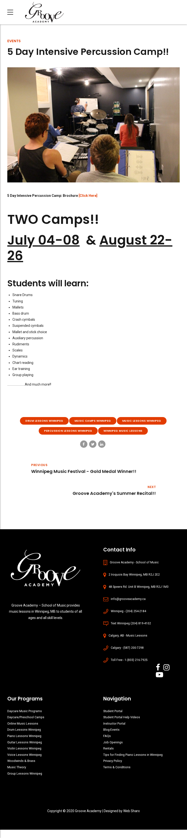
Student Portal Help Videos (121, 717)
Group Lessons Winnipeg (24, 773)
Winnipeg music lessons (122, 431)
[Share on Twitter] (92, 444)
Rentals (108, 748)
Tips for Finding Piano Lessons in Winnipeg (133, 755)
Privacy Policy (112, 761)
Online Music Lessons (22, 723)
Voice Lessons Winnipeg (24, 755)
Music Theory (16, 767)
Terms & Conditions (117, 767)
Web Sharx (131, 811)
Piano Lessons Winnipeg (24, 736)
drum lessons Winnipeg (44, 421)
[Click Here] (88, 196)
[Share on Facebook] (83, 444)
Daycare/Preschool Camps (25, 717)
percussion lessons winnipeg (68, 431)
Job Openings (113, 742)
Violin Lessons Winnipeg (24, 748)
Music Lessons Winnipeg (141, 421)
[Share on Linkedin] (101, 444)
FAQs (107, 736)
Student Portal (112, 711)
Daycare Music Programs (24, 711)
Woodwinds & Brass (21, 761)
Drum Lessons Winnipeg (24, 729)
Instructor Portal (114, 723)
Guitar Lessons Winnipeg (24, 742)
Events (14, 41)
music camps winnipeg (93, 421)
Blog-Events (111, 729)
